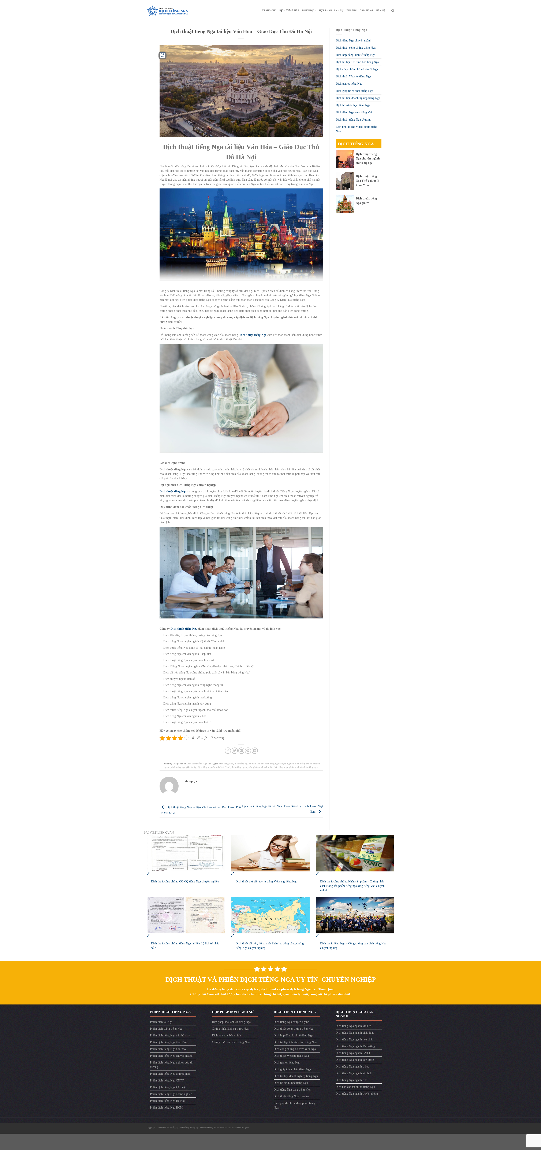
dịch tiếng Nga (226, 763)
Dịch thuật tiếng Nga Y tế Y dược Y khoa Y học (367, 181)
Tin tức (351, 10)
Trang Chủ (269, 10)
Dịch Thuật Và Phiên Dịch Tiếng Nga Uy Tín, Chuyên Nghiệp (270, 979)
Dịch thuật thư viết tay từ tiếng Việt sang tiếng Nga (266, 881)
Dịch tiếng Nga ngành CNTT (353, 1053)
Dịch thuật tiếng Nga (184, 628)
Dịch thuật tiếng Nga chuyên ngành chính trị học (368, 159)
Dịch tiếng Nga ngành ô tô (351, 1080)
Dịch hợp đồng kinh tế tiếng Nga (355, 54)
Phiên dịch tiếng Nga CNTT (167, 1080)
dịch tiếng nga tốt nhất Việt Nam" (214, 767)
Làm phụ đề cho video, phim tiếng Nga (356, 129)
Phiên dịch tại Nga (161, 1022)
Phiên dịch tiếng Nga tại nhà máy (170, 1035)
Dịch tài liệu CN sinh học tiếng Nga (357, 62)
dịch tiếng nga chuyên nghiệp (279, 763)
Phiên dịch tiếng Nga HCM (166, 1107)
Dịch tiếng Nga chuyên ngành (353, 40)
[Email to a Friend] (241, 750)
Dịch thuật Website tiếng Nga (353, 76)
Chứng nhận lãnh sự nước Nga (230, 1028)
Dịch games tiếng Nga (349, 83)
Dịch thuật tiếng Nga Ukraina (353, 119)
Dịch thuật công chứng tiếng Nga (356, 47)
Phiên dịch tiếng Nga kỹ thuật (168, 1087)
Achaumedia (219, 1128)
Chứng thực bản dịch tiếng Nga (231, 1042)
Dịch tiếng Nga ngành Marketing (355, 1046)
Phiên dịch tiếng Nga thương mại (170, 1073)
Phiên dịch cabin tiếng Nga (166, 1028)
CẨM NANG (366, 10)
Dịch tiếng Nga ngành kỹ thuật (354, 1073)
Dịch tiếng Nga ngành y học (352, 1066)
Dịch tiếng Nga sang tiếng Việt (354, 112)
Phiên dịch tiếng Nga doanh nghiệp (171, 1094)
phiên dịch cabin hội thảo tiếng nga (270, 767)
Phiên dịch (309, 10)
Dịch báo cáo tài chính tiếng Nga (355, 1086)
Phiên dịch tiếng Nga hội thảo (168, 1049)
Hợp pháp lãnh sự (331, 10)
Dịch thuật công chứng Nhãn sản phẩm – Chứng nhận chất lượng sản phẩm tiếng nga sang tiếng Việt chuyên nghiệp (352, 886)
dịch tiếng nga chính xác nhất (249, 763)
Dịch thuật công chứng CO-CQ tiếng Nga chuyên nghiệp (185, 881)
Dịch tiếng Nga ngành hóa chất (354, 1039)
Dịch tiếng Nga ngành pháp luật (355, 1032)
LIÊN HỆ (380, 10)
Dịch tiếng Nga (289, 10)
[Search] (392, 10)
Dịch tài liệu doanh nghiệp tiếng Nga (358, 98)
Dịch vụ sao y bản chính (226, 1035)
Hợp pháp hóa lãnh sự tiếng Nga (231, 1022)
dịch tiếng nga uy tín (242, 767)
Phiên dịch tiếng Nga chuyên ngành (171, 1055)
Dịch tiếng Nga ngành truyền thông (357, 1093)
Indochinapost (243, 1128)
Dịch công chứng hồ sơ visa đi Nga (357, 69)
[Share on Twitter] (235, 750)
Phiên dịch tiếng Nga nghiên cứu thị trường (171, 1065)
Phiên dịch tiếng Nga (190, 1128)
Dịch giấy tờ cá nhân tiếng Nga (354, 90)
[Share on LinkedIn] (255, 750)
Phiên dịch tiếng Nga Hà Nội (167, 1100)
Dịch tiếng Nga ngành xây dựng (355, 1059)
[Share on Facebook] (228, 750)
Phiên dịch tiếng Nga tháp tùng (168, 1042)
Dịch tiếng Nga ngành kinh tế (353, 1026)
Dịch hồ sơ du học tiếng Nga (353, 105)
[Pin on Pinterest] (248, 750)
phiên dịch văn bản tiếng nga (303, 767)
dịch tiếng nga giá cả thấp (184, 767)
